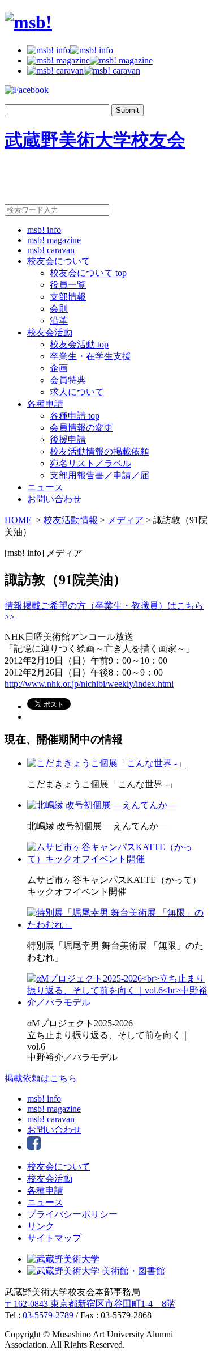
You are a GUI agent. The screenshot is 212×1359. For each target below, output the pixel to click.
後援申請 (68, 439)
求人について (77, 392)
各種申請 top (74, 416)
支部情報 (68, 296)
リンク (40, 1226)
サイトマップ (54, 1238)
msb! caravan (51, 250)
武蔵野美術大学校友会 (95, 140)
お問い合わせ (54, 499)
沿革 (59, 320)
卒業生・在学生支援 (90, 356)
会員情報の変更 (81, 427)
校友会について (58, 261)
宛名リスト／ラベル (90, 463)
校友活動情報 (71, 520)
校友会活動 (49, 332)
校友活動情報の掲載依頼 (99, 451)
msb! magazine (54, 240)
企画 (59, 368)
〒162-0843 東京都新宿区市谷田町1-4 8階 (90, 1304)
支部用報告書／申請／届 (99, 475)
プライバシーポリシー (72, 1214)
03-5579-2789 (48, 1315)
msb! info (44, 230)
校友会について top (88, 273)
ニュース (45, 487)
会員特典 (68, 380)
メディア (125, 520)
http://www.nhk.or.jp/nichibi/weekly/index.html (89, 684)
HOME (18, 520)
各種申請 (45, 404)
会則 (59, 308)
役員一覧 (68, 285)
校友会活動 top (79, 344)
